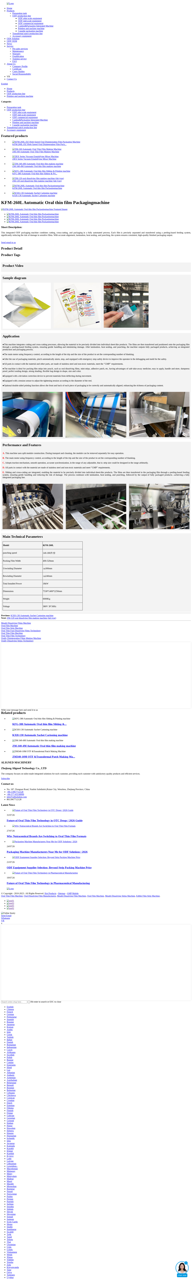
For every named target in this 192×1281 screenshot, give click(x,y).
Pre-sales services (20, 48)
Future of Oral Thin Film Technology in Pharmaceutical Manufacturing (48, 883)
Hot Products (50, 893)
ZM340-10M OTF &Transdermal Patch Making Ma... (43, 756)
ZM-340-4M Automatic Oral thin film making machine (36, 166)
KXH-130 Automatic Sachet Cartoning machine (33, 195)
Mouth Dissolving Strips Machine (120, 896)
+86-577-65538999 (15, 794)
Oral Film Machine (9, 625)
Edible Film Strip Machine (148, 896)
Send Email (6, 915)
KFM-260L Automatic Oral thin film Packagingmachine (37, 188)
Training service (19, 59)
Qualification (18, 56)
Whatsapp (5, 918)
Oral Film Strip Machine (12, 628)
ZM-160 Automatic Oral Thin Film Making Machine (35, 151)
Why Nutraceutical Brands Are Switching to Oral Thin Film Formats (46, 836)
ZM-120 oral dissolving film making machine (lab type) (37, 181)
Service (10, 46)
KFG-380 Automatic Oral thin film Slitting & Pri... (34, 173)
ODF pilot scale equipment (30, 18)
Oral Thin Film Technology (13, 636)
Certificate (17, 69)
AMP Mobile (73, 893)
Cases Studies (18, 71)
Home (9, 8)
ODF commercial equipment (30, 23)
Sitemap (61, 893)
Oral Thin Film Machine (12, 633)
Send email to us (8, 242)
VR (2, 920)
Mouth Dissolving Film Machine (71, 896)
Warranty (16, 54)
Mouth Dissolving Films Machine (16, 623)
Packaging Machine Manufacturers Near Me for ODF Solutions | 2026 (47, 851)
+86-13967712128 (15, 792)
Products (10, 11)
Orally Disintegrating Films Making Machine (21, 638)
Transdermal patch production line (27, 33)
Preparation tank (19, 13)
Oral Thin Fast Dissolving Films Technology (21, 630)
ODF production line (21, 16)
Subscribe (5, 778)
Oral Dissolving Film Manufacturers (40, 896)
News (9, 43)
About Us (11, 64)
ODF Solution (13, 38)
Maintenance (18, 51)
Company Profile (20, 66)
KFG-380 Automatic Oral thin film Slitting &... (39, 724)
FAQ (14, 61)
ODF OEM (12, 41)
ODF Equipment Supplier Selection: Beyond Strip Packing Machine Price (49, 867)
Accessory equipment (21, 36)
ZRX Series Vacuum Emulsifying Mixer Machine (34, 159)
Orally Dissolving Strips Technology (17, 641)
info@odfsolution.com (17, 797)
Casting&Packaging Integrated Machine (35, 26)
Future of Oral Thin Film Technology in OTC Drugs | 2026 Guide (45, 820)
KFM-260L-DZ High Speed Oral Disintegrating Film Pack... (39, 144)
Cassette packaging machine (30, 31)
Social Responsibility (21, 74)
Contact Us (12, 79)
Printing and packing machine (31, 28)
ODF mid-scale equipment (29, 21)
